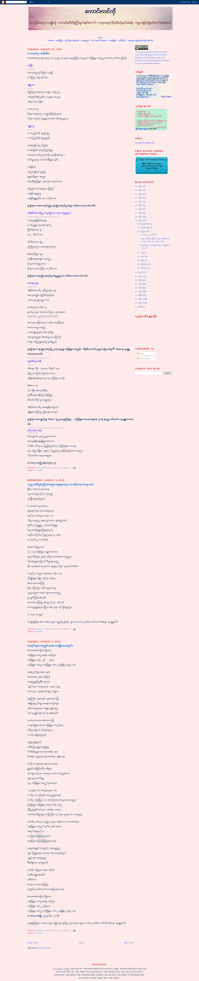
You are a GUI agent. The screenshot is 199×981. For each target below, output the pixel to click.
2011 (140, 288)
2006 (140, 307)
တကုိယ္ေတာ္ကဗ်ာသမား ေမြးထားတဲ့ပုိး (50, 645)
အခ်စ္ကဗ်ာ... (114, 40)
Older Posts (129, 943)
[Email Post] (74, 468)
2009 (140, 295)
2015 (140, 272)
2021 (140, 201)
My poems (38, 470)
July (143, 253)
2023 (140, 198)
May (143, 260)
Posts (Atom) (44, 948)
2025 (140, 190)
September (145, 228)
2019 (140, 209)
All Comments (145, 359)
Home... (52, 40)
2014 (140, 276)
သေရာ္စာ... (86, 40)
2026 (140, 186)
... (126, 40)
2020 (140, 205)
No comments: (65, 468)
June (143, 256)
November (145, 224)
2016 (140, 220)
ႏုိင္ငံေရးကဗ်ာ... (72, 40)
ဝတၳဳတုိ (122, 40)
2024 (140, 194)
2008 (140, 299)
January (144, 268)
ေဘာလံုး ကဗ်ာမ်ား (38, 53)
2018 (140, 213)
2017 (140, 217)
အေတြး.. (60, 40)
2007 (140, 303)
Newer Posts (32, 943)
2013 (140, 280)
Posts (141, 354)
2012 (140, 284)
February (145, 264)
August (144, 231)
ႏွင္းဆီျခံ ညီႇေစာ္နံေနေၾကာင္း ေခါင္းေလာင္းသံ (60, 484)
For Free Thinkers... (100, 40)
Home (81, 943)
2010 (140, 291)
